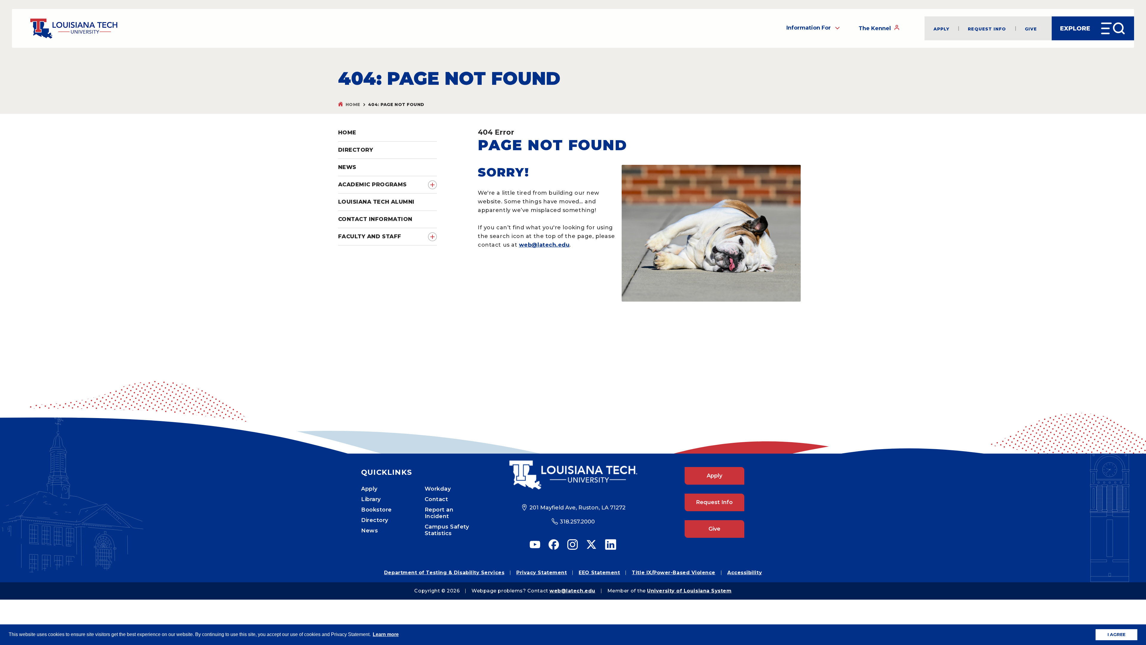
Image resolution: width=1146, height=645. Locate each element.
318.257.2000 (577, 521)
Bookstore (376, 509)
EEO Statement (599, 572)
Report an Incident (439, 513)
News (369, 530)
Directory (374, 520)
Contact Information (375, 219)
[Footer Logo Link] (573, 475)
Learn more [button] (386, 634)
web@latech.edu (544, 245)
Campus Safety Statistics (447, 530)
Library (371, 499)
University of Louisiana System (689, 591)
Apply (942, 28)
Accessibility (744, 572)
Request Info (987, 28)
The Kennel (875, 28)
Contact (436, 499)
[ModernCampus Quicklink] (1141, 593)
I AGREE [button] (1116, 634)
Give (1031, 28)
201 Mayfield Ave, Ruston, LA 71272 (577, 507)
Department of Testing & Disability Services (444, 572)
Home (353, 104)
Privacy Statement (541, 572)
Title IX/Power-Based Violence (673, 572)
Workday (438, 489)
